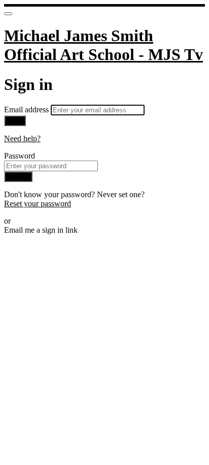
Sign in (18, 176)
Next (15, 121)
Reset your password (37, 203)
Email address (27, 109)
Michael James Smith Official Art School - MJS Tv (103, 45)
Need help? (22, 138)
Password (19, 155)
